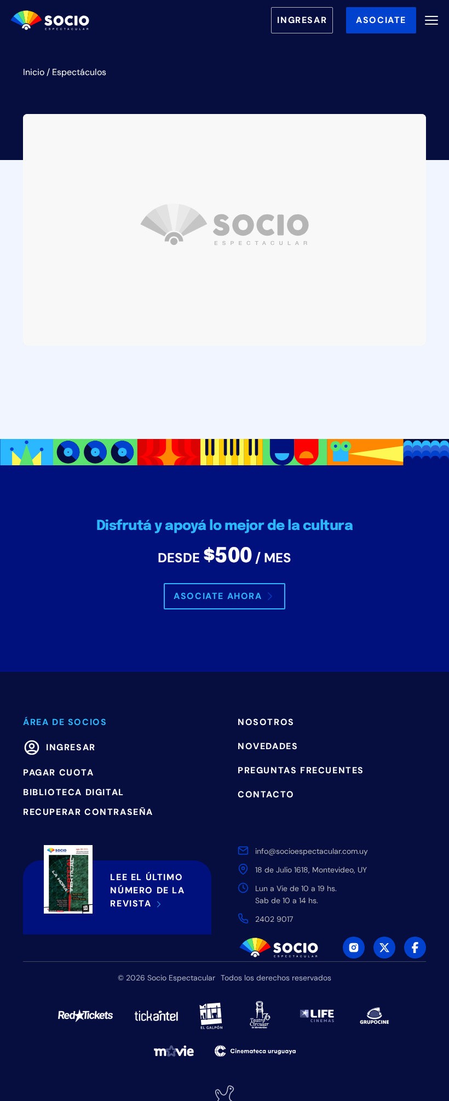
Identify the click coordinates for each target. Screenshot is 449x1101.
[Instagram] (354, 948)
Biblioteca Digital (73, 792)
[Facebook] (415, 948)
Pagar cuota (58, 772)
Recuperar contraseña (88, 812)
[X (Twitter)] (384, 948)
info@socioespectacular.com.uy (311, 851)
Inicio (33, 72)
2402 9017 (274, 919)
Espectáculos (79, 72)
